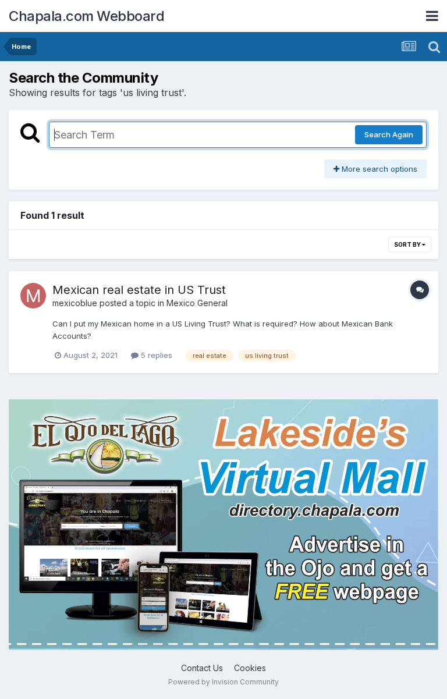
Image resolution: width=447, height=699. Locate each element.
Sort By (408, 244)
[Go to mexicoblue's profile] (33, 295)
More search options (378, 168)
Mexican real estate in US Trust (139, 290)
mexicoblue (74, 303)
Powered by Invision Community (223, 681)
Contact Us (202, 668)
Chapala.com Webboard (86, 16)
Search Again (388, 134)
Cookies (250, 668)
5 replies (155, 355)
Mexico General (197, 303)
